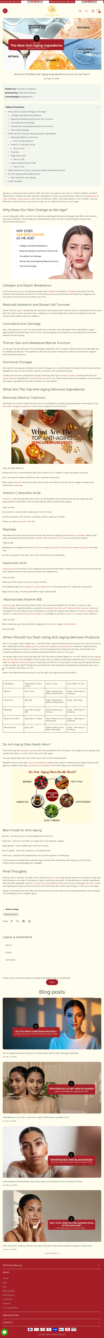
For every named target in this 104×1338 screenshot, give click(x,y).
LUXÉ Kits (7, 1299)
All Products (8, 1295)
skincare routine (67, 375)
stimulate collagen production (17, 406)
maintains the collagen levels (42, 765)
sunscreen (17, 482)
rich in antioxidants (37, 763)
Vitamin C (7, 499)
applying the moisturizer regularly (42, 646)
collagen (52, 291)
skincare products (43, 378)
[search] (80, 11)
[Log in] (86, 11)
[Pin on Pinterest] (24, 921)
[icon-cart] (92, 11)
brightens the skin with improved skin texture (66, 608)
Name (8, 945)
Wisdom (7, 1303)
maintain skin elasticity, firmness (50, 538)
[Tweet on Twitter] (18, 921)
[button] (98, 10)
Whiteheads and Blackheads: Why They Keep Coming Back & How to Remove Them (42, 1181)
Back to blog (12, 909)
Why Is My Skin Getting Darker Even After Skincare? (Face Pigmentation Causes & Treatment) (47, 1246)
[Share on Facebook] (12, 921)
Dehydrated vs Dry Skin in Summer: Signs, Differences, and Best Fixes (36, 1117)
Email (8, 953)
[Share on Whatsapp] (29, 921)
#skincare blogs (10, 914)
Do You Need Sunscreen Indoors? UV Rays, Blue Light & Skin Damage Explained (40, 1053)
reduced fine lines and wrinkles (26, 614)
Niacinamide (9, 605)
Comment (10, 960)
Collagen (72, 291)
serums (40, 547)
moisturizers (54, 547)
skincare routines (28, 750)
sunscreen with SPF (26, 521)
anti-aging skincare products (21, 662)
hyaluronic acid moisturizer (37, 587)
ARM (48, 1334)
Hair (5, 1287)
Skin (5, 1282)
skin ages (17, 310)
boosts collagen (86, 611)
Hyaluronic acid (10, 569)
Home (6, 1278)
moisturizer (51, 624)
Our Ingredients (10, 1308)
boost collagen (78, 535)
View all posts (51, 1253)
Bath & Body (9, 1291)
